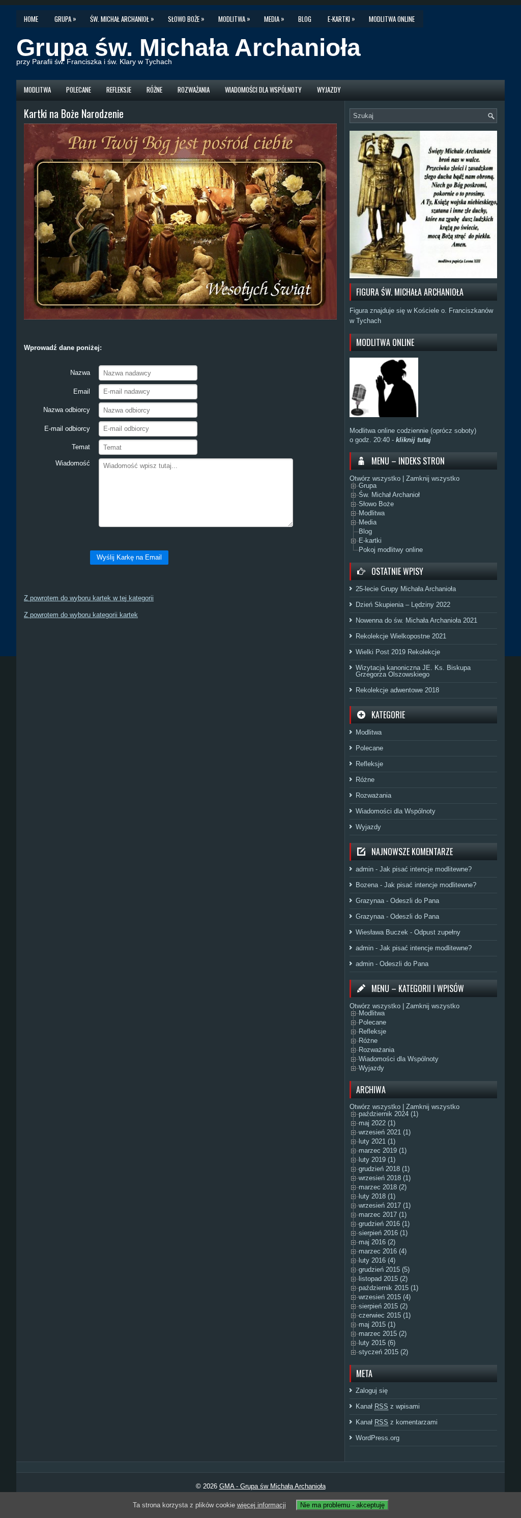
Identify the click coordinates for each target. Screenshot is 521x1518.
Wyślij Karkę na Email (129, 557)
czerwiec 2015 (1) (385, 1315)
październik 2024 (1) (388, 1114)
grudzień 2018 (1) (384, 1169)
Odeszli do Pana (414, 900)
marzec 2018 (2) (383, 1187)
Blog (304, 19)
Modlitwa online (392, 19)
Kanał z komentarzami (397, 1422)
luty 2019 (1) (377, 1159)
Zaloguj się (372, 1390)
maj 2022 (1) (377, 1123)
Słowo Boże (186, 18)
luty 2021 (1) (377, 1141)
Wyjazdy (329, 89)
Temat (81, 447)
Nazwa (80, 372)
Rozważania (194, 89)
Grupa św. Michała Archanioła (188, 47)
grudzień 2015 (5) (384, 1269)
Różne (154, 89)
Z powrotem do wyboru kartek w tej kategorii (89, 598)
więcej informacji (261, 1505)
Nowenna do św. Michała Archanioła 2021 (416, 620)
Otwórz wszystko (375, 478)
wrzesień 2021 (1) (385, 1132)
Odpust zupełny (437, 932)
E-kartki (341, 18)
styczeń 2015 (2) (383, 1352)
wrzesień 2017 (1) (385, 1205)
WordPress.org (377, 1438)
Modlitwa (234, 18)
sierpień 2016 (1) (383, 1233)
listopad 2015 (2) (383, 1278)
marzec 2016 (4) (383, 1251)
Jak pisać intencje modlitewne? (426, 869)
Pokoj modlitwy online (391, 549)
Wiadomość (72, 463)
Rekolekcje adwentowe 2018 (397, 690)
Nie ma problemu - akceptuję (342, 1505)
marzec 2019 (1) (383, 1150)
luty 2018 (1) (377, 1196)
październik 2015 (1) (388, 1288)
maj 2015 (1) (377, 1324)
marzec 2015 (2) (383, 1333)
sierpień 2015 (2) (383, 1306)
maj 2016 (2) (377, 1242)
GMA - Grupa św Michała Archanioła (272, 1486)
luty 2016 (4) (377, 1260)
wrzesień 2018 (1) (385, 1178)
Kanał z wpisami (388, 1406)
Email (81, 391)
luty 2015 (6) (377, 1343)
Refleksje (118, 89)
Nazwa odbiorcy (66, 410)
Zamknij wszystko (432, 478)
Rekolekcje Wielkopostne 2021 (401, 636)
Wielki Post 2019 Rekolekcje (398, 652)
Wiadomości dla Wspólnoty (263, 89)
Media (274, 18)
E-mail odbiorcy (67, 428)
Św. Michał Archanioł (122, 18)
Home (31, 19)
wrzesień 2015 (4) (385, 1297)
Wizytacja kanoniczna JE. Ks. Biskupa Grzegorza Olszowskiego (413, 671)
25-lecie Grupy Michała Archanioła (406, 589)
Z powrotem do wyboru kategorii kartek (81, 615)
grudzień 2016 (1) (384, 1224)
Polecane (78, 89)
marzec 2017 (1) (383, 1214)
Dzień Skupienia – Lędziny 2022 (403, 604)
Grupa (65, 18)
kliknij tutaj (412, 440)
